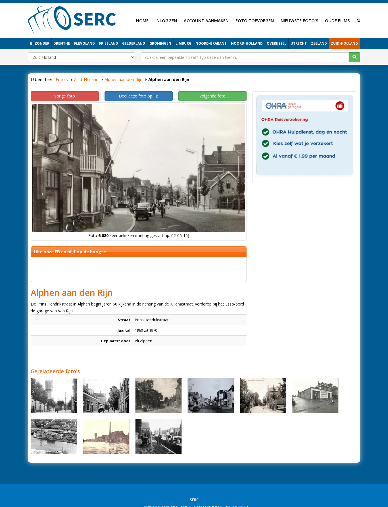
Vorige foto (64, 96)
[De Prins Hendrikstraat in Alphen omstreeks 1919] (263, 395)
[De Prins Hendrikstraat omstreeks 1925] (106, 395)
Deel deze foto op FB (138, 96)
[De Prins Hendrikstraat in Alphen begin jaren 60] (210, 395)
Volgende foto (212, 96)
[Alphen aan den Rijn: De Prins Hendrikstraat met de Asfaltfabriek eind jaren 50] (54, 436)
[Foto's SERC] (72, 19)
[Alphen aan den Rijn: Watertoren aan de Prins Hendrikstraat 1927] (54, 395)
